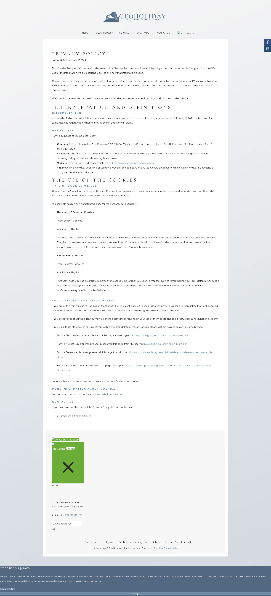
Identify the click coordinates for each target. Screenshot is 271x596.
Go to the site (91, 542)
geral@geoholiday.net (80, 415)
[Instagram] (267, 48)
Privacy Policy (7, 589)
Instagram (108, 542)
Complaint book (183, 542)
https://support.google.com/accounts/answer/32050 (160, 335)
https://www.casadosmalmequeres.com (133, 163)
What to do (143, 33)
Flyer (167, 542)
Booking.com (140, 542)
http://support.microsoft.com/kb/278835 (164, 344)
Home (85, 33)
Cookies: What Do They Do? (107, 394)
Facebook (124, 542)
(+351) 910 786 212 (72, 515)
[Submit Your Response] (53, 528)
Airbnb (156, 542)
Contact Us (163, 33)
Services (124, 33)
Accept (135, 593)
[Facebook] (267, 42)
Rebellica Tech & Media (166, 548)
